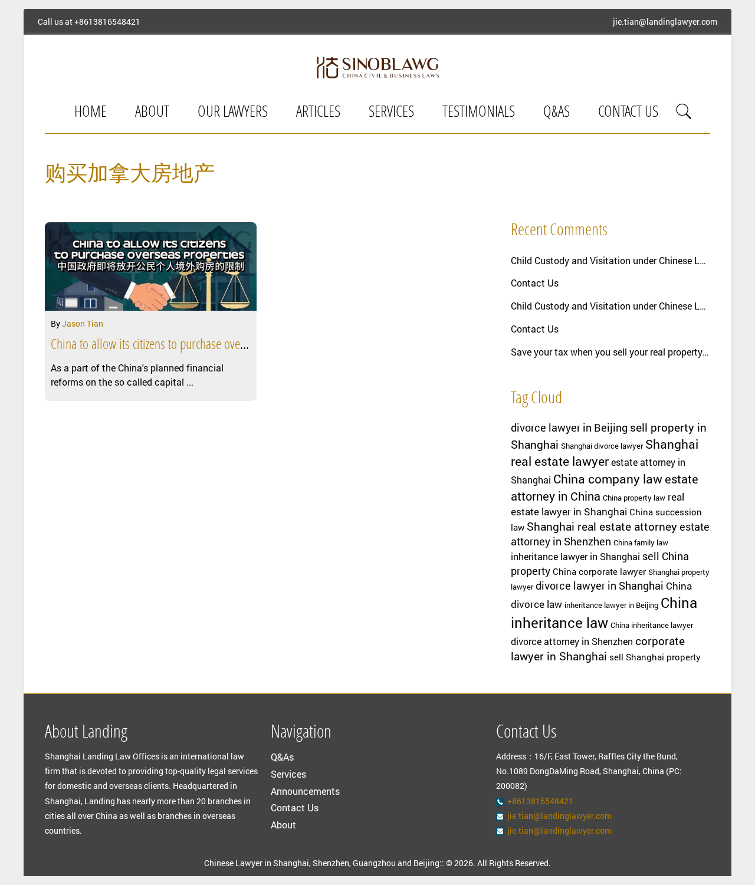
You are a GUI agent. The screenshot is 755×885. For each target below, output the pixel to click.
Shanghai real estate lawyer (604, 453)
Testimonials (478, 113)
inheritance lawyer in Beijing (611, 605)
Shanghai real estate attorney (602, 526)
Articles (318, 113)
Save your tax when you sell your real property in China (610, 352)
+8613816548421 (107, 22)
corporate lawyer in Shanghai (598, 648)
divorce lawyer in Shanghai (600, 585)
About (152, 113)
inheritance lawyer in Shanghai (575, 556)
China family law (640, 542)
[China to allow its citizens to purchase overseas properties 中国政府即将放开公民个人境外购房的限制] (151, 266)
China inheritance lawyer (651, 625)
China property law (634, 497)
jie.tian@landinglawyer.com (665, 22)
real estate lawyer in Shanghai (597, 504)
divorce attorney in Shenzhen (572, 641)
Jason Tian (82, 323)
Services (391, 113)
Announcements (305, 791)
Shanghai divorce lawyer (602, 445)
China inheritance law (604, 612)
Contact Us (628, 113)
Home (90, 113)
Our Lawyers (233, 113)
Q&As (556, 113)
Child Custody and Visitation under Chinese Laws (610, 260)
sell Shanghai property (655, 657)
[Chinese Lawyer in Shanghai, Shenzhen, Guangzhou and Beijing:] (377, 67)
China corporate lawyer (599, 571)
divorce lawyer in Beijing (569, 427)
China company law (607, 479)
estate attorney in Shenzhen (610, 533)
